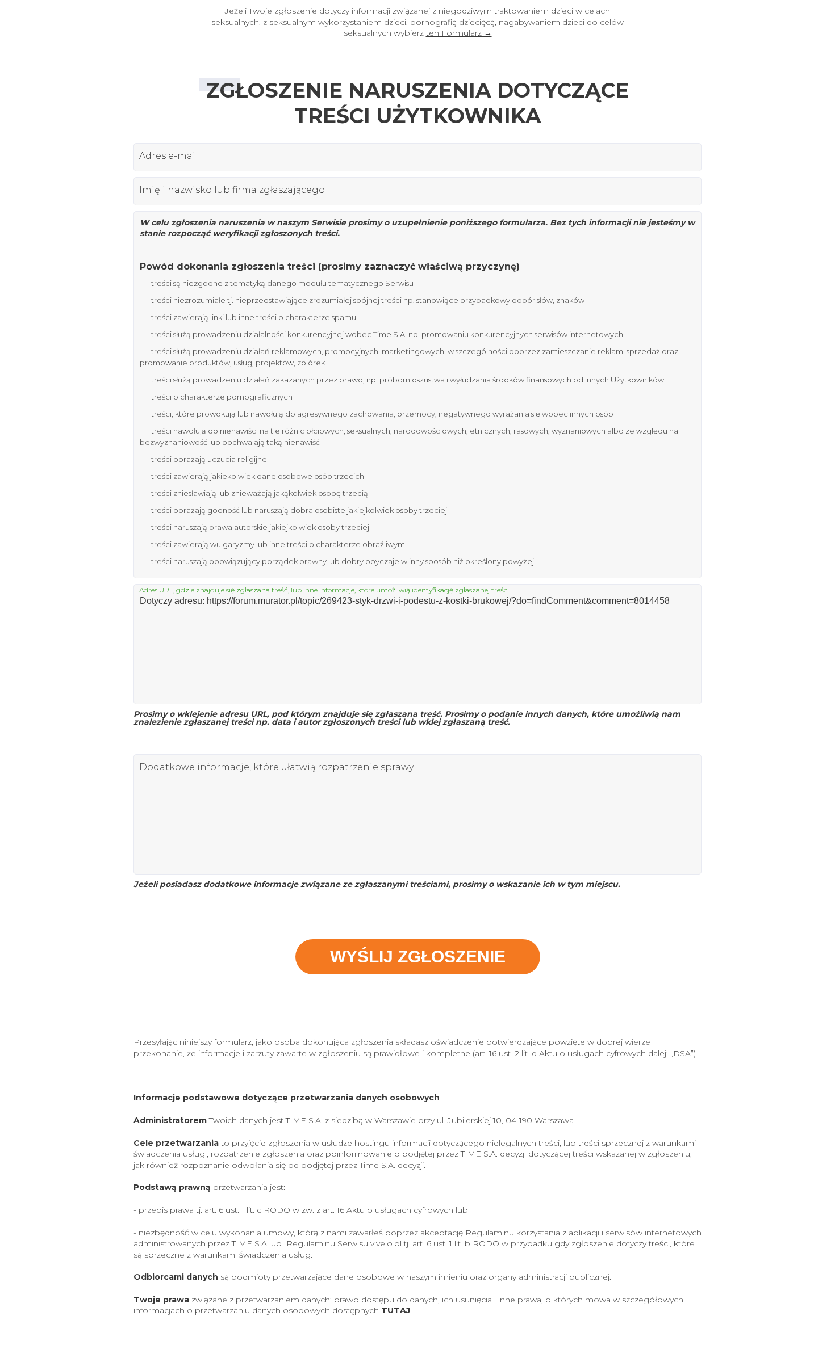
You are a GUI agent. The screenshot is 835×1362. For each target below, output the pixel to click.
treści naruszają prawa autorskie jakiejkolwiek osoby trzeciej (260, 527)
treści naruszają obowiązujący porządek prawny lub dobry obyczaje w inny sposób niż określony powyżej (342, 561)
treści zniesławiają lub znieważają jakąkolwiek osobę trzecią (259, 493)
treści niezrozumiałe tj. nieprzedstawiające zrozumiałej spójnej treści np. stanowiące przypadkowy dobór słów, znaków (367, 300)
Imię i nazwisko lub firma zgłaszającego (232, 190)
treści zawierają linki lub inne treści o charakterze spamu (253, 317)
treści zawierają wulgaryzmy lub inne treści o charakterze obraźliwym (278, 544)
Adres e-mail (168, 156)
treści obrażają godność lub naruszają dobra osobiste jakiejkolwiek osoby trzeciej (299, 510)
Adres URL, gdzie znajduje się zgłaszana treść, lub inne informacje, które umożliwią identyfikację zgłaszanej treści (324, 590)
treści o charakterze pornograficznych (222, 396)
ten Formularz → (459, 33)
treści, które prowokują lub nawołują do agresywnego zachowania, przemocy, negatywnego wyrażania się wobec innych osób (382, 413)
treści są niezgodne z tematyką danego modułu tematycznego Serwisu (282, 283)
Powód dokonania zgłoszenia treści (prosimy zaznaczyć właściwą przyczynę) (330, 266)
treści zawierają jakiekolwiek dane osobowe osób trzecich (257, 476)
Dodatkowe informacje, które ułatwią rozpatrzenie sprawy (276, 767)
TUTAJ (395, 1310)
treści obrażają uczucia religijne (209, 459)
